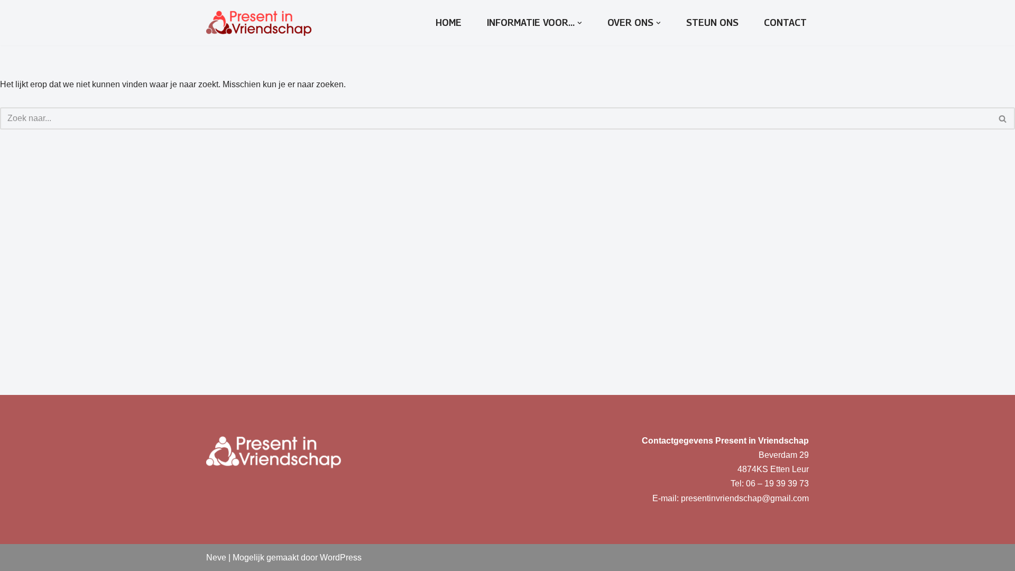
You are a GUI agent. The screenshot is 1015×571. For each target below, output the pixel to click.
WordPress (341, 557)
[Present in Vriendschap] (259, 23)
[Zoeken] (1003, 118)
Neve (216, 557)
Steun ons (712, 22)
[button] (579, 23)
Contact (785, 22)
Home (449, 22)
